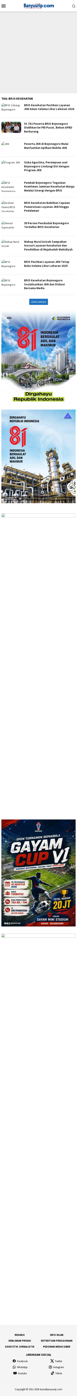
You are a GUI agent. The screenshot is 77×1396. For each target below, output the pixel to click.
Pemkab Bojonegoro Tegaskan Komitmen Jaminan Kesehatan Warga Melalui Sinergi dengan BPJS (49, 186)
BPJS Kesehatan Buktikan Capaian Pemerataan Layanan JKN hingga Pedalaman (47, 206)
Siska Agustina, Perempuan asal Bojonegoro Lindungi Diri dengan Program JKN (46, 166)
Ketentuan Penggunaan (56, 1340)
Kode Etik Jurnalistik (19, 1346)
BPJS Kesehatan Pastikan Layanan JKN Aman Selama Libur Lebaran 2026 (49, 107)
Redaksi (20, 1335)
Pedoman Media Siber (56, 1346)
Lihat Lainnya (38, 302)
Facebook (22, 1361)
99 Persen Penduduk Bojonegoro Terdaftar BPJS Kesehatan (46, 225)
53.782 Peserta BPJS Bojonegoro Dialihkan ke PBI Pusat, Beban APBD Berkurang (48, 127)
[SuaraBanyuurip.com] (38, 5)
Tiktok (58, 1373)
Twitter (58, 1361)
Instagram (58, 1367)
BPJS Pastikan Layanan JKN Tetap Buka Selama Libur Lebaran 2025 (46, 264)
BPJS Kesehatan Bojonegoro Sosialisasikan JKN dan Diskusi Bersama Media (44, 284)
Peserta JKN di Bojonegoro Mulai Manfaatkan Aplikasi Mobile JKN (46, 146)
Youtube (22, 1373)
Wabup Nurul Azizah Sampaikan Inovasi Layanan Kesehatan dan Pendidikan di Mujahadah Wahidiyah (48, 245)
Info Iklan (56, 1335)
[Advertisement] (38, 52)
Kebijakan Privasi (19, 1340)
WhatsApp (22, 1367)
